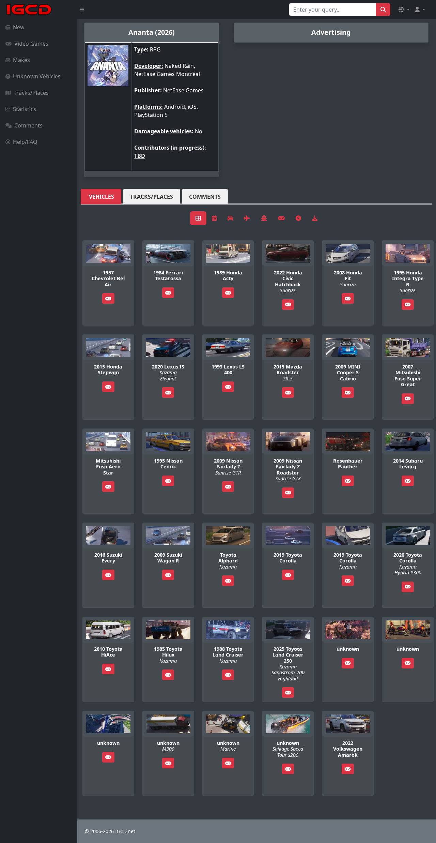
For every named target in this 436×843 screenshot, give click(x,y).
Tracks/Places (31, 92)
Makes (21, 60)
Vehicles (101, 196)
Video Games (31, 43)
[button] (404, 9)
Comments (28, 125)
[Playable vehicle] (108, 298)
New (19, 27)
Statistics (24, 109)
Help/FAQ (25, 142)
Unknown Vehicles (37, 76)
